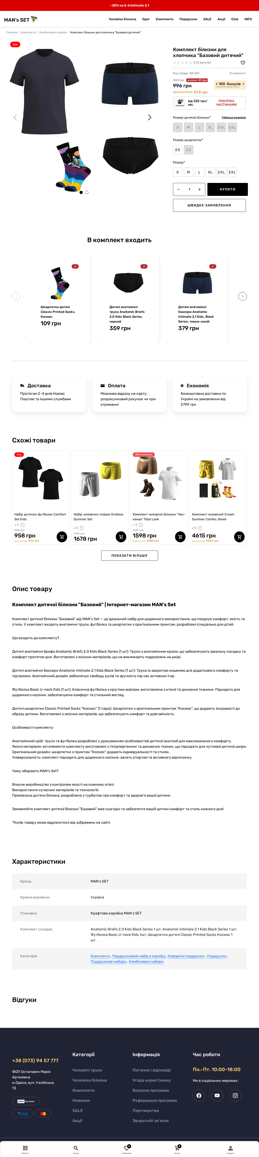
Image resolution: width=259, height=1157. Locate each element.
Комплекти (28, 32)
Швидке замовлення (209, 205)
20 (177, 150)
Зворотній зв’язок (151, 1120)
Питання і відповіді (152, 1070)
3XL (232, 172)
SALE (77, 1110)
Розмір (179, 162)
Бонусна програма (151, 1090)
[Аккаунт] (230, 1148)
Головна (11, 32)
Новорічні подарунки (186, 956)
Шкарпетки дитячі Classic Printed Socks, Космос (58, 312)
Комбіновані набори (53, 32)
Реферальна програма (155, 1100)
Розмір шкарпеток (188, 140)
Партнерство (146, 1110)
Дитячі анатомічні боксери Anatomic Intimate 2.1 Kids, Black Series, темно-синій (196, 314)
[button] (248, 19)
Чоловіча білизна (89, 1080)
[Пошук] (76, 1148)
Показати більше (129, 555)
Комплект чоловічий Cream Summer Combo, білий (213, 516)
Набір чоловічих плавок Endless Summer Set (98, 516)
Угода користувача (152, 1080)
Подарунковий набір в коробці (138, 956)
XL (210, 172)
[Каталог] (25, 1148)
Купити (228, 189)
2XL (221, 172)
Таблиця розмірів (234, 117)
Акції (77, 1120)
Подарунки (217, 956)
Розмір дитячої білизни (192, 117)
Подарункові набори (108, 961)
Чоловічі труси (87, 1070)
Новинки (81, 1100)
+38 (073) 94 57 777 (34, 1060)
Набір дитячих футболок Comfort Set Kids (40, 516)
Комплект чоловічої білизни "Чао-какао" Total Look (159, 516)
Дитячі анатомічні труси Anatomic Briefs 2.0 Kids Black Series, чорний (127, 314)
